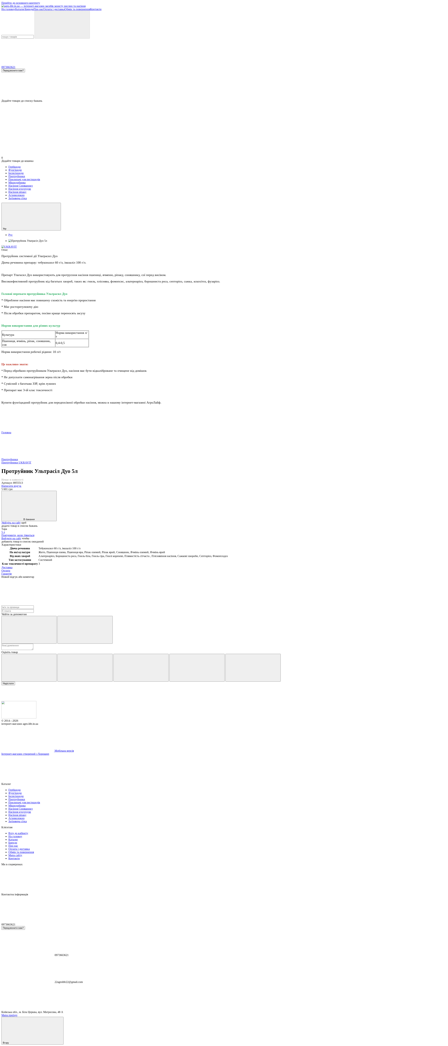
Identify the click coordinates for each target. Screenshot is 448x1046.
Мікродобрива (17, 182)
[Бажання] (224, 85)
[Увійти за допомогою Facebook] (29, 630)
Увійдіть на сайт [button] (11, 522)
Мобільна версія (64, 750)
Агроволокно (16, 195)
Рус (10, 234)
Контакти (96, 9)
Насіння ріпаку (17, 191)
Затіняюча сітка (17, 198)
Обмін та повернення (77, 9)
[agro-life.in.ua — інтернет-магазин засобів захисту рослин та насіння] (18, 717)
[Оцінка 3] (141, 668)
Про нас (38, 9)
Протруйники (16, 176)
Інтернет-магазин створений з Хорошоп (25, 753)
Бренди (29, 9)
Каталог (20, 9)
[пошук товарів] (62, 25)
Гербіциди (14, 166)
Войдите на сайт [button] (11, 538)
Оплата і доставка (54, 9)
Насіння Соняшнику (20, 185)
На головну (8, 9)
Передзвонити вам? (13, 70)
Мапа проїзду (9, 1015)
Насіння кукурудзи (19, 188)
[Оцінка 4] (197, 668)
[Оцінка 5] (253, 668)
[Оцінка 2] (85, 668)
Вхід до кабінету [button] (18, 833)
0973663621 (8, 67)
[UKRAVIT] (9, 246)
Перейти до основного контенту (20, 2)
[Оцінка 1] (29, 668)
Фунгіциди (15, 169)
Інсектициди (16, 173)
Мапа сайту (15, 855)
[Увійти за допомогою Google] (85, 630)
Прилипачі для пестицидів (24, 179)
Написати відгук (11, 485)
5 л (3, 532)
